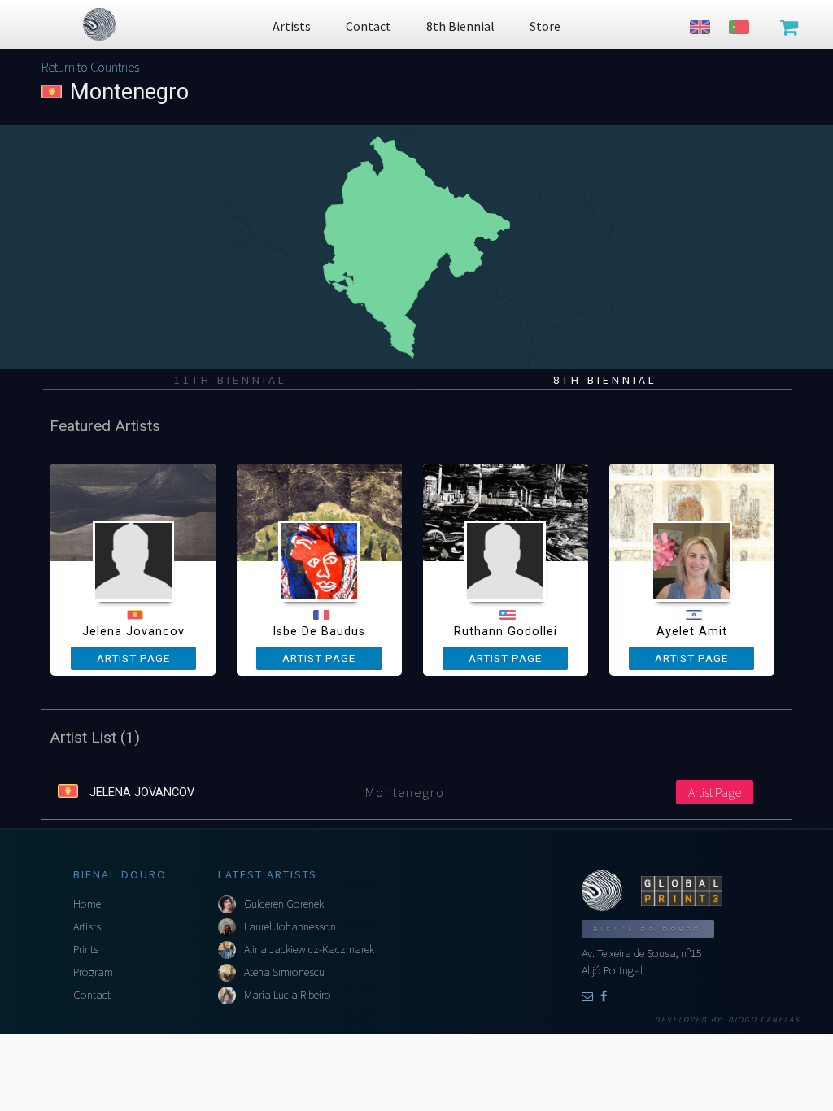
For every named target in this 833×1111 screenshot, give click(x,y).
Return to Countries (90, 67)
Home (87, 903)
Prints (85, 949)
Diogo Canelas (764, 1020)
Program (93, 972)
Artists (87, 926)
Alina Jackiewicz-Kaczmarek (309, 949)
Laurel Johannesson (290, 926)
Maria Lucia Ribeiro (287, 994)
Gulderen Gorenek (284, 903)
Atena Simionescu (284, 972)
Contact (92, 994)
